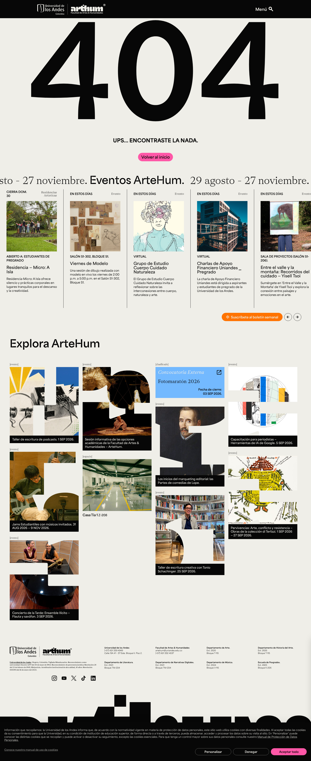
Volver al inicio (155, 156)
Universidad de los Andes (20, 662)
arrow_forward (297, 317)
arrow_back (288, 317)
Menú (261, 9)
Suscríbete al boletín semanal (254, 317)
